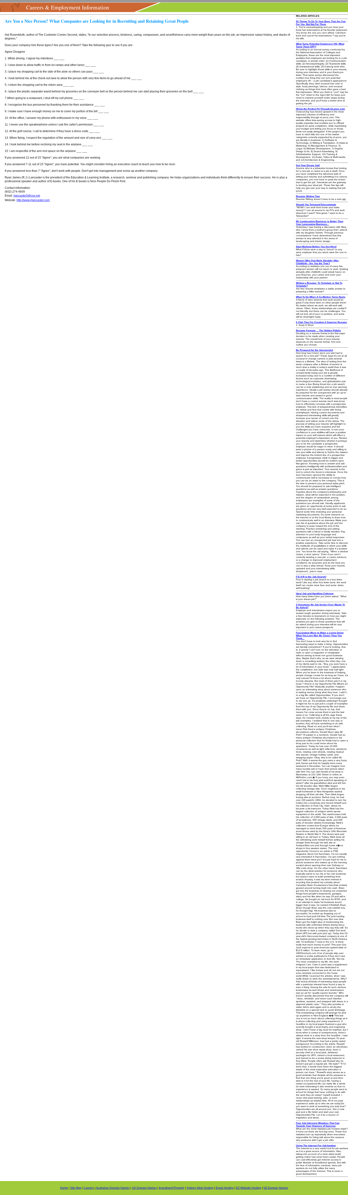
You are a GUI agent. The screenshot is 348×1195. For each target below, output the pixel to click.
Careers (89, 1188)
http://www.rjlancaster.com (33, 200)
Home (64, 1188)
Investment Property (171, 1188)
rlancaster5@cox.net (26, 195)
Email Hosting (225, 1188)
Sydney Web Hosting (200, 1188)
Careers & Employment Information (67, 7)
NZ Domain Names (275, 1188)
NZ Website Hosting (248, 1188)
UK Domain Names (144, 1188)
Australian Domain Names (113, 1188)
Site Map (75, 1188)
